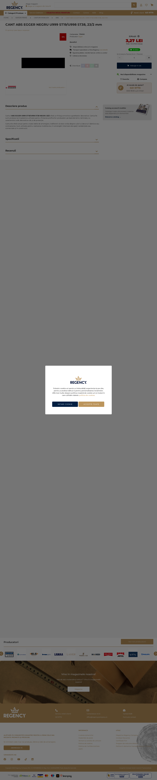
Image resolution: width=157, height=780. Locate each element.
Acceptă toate (91, 404)
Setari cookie (65, 404)
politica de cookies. (87, 395)
